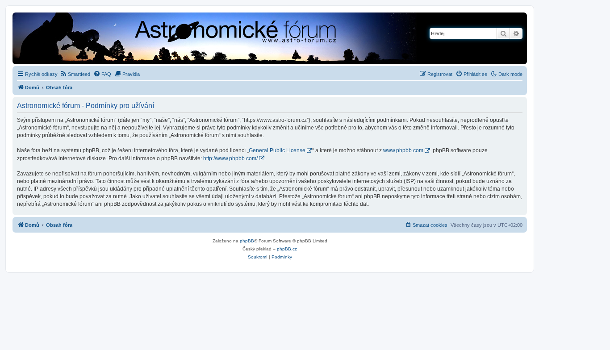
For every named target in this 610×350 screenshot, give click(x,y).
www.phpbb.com (403, 150)
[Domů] (185, 39)
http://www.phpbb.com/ (230, 158)
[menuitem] (75, 74)
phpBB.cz (287, 248)
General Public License (277, 150)
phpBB (247, 240)
